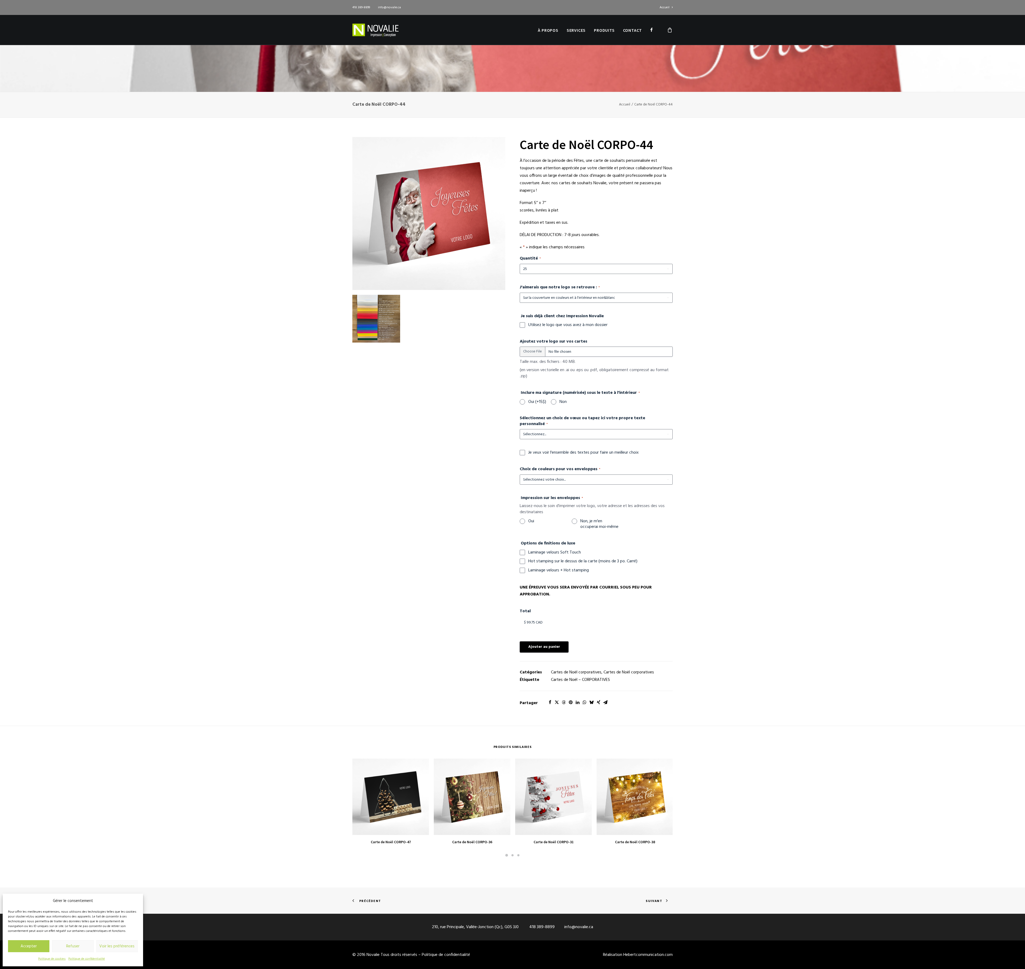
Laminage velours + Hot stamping (558, 571)
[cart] (670, 30)
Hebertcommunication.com (648, 954)
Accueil (664, 7)
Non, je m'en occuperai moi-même (599, 524)
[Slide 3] (518, 855)
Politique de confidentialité (86, 959)
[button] (428, 213)
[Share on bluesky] (591, 702)
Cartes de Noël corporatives (576, 672)
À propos (548, 30)
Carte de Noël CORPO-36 (472, 841)
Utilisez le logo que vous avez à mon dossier (568, 325)
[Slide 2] (512, 855)
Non (563, 402)
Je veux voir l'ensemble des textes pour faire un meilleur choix (583, 453)
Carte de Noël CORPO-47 (391, 841)
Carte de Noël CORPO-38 (635, 841)
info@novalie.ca (389, 7)
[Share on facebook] (550, 702)
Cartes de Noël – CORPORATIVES (580, 679)
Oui (531, 522)
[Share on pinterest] (570, 702)
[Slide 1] (507, 855)
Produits (604, 30)
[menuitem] (666, 7)
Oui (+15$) (537, 402)
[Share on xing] (598, 702)
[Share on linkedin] (577, 702)
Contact (632, 30)
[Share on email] (605, 702)
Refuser (73, 946)
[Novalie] (375, 30)
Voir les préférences (117, 946)
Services (576, 30)
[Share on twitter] (557, 702)
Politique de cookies (52, 959)
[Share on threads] (564, 702)
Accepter (29, 946)
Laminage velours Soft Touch (554, 553)
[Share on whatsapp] (584, 702)
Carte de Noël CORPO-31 (554, 841)
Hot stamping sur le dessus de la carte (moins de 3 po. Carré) (582, 561)
